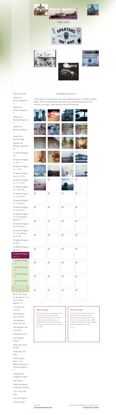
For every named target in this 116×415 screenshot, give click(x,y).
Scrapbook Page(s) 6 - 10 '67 (20, 161)
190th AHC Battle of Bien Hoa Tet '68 (21, 386)
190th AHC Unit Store (19, 353)
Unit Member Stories (18, 339)
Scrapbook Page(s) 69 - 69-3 (20, 248)
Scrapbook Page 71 (20, 261)
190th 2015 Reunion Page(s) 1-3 (21, 110)
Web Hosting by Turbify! (91, 407)
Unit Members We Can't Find (20, 328)
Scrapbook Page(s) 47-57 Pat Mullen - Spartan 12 (20, 217)
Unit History (18, 381)
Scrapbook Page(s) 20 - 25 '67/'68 (20, 181)
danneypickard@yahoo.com (43, 407)
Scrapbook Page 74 (20, 282)
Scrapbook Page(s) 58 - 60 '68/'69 (20, 225)
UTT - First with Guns (19, 392)
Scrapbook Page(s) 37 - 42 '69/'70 (20, 201)
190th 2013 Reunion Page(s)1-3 (20, 101)
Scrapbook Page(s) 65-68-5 (20, 241)
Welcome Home (19, 94)
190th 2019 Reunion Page (18, 137)
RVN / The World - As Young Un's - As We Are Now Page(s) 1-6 (20, 298)
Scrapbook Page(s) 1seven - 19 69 (20, 174)
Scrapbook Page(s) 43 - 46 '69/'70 (20, 208)
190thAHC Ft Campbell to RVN (20, 375)
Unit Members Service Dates (19, 315)
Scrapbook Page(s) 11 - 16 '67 (20, 167)
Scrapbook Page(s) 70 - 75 (20, 255)
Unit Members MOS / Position (19, 322)
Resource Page (19, 402)
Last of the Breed (20, 398)
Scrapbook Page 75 (20, 289)
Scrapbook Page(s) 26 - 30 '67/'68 (20, 188)
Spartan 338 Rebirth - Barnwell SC (20, 146)
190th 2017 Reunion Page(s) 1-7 (21, 130)
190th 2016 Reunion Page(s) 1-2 (21, 120)
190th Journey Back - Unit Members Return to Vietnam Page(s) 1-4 (21, 364)
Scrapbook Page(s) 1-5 (20, 154)
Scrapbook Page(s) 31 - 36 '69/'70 (20, 195)
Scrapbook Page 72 (20, 268)
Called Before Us (20, 334)
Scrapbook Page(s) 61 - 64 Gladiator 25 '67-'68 (20, 233)
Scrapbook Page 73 (20, 275)
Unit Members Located (19, 308)
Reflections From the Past (20, 346)
